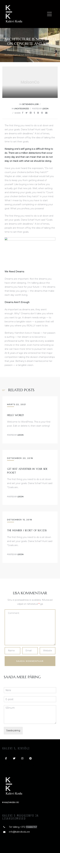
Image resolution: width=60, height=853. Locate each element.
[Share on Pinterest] (42, 113)
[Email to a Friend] (46, 113)
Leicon (45, 108)
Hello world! (15, 415)
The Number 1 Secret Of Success (27, 530)
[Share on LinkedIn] (31, 113)
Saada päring (13, 730)
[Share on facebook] (22, 113)
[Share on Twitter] (27, 113)
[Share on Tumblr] (34, 113)
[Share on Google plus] (38, 113)
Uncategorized (21, 108)
